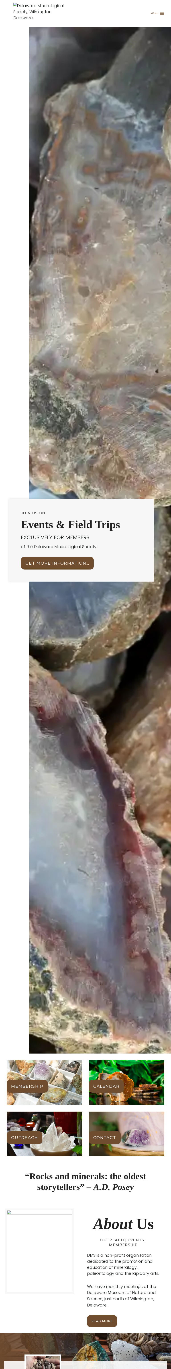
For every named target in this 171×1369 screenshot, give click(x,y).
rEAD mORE (102, 1321)
